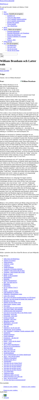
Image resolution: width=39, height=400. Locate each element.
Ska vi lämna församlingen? (12, 344)
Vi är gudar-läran (8, 371)
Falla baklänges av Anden (11, 292)
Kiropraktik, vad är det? (10, 316)
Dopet (5, 289)
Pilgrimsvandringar (9, 334)
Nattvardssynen (8, 324)
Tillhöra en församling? (10, 358)
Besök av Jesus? (8, 274)
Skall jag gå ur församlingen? (12, 346)
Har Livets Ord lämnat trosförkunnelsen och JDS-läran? (20, 297)
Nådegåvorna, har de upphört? (12, 329)
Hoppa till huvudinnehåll (7, 1)
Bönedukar (7, 284)
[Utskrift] (23, 390)
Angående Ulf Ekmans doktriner (13, 269)
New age (6, 326)
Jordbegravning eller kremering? (13, 311)
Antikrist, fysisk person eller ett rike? (14, 270)
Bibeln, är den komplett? (11, 275)
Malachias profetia (9, 321)
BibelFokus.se (4, 4)
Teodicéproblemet (9, 353)
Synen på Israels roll (9, 349)
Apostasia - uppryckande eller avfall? (14, 272)
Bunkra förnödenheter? (10, 280)
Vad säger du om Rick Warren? (12, 370)
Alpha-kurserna (8, 262)
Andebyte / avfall (9, 264)
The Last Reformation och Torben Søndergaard (17, 354)
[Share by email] (19, 390)
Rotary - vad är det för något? (12, 341)
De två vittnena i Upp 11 (11, 287)
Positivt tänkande (8, 336)
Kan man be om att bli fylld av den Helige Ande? (18, 312)
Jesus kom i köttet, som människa (13, 309)
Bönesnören (7, 285)
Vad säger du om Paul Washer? (12, 366)
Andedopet (7, 265)
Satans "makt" (8, 343)
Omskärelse (7, 333)
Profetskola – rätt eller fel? (11, 338)
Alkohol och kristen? (10, 260)
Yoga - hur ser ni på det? (11, 378)
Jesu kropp (7, 306)
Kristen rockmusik (9, 317)
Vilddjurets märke (9, 373)
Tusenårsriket (7, 361)
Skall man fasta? (8, 348)
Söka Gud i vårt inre (9, 351)
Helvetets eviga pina (9, 301)
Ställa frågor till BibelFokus (11, 259)
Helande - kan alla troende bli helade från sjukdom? (18, 299)
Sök (1, 54)
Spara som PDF (4, 70)
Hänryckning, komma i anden (12, 304)
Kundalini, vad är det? (10, 319)
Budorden (6, 279)
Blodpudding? (8, 277)
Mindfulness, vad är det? (11, 323)
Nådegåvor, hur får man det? (12, 328)
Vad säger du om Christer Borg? (13, 363)
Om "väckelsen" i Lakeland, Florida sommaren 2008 (19, 331)
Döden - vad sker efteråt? (11, 291)
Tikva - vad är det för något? (12, 356)
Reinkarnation (8, 339)
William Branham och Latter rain (13, 376)
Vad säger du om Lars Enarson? (13, 365)
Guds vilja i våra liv (9, 296)
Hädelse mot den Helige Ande (12, 302)
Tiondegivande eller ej (10, 360)
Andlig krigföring (9, 267)
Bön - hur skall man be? (10, 282)
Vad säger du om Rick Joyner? (12, 368)
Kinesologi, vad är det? (10, 314)
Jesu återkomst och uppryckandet (13, 307)
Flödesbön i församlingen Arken (13, 294)
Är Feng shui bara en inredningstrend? (15, 380)
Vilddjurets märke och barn (11, 375)
